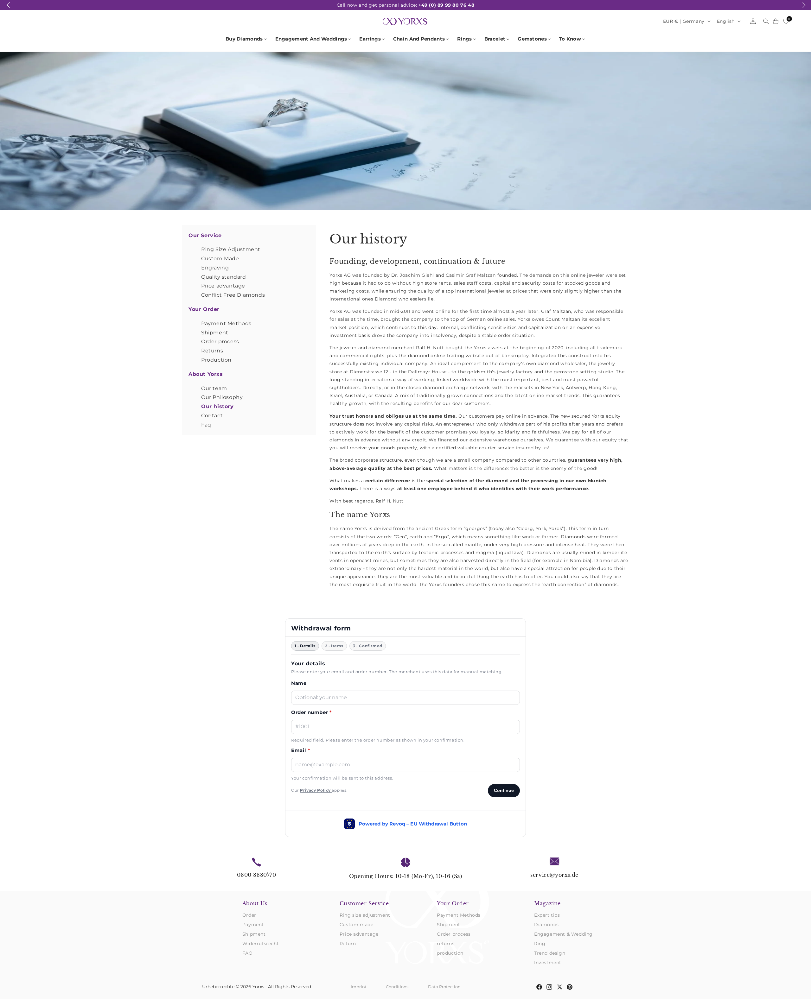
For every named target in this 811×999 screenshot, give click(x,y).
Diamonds (546, 924)
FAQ (247, 953)
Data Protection (444, 987)
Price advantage (223, 286)
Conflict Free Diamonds (233, 295)
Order (249, 915)
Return (348, 943)
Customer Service (364, 903)
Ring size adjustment (365, 915)
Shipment (214, 333)
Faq (206, 425)
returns (445, 943)
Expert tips (547, 915)
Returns (212, 351)
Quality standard (223, 277)
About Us (254, 903)
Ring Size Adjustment (230, 249)
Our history (217, 406)
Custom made (357, 924)
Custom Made (220, 259)
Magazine (547, 903)
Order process (220, 341)
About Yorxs (205, 374)
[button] (8, 9)
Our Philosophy (222, 397)
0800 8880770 (256, 875)
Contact (212, 416)
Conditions (397, 987)
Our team (214, 388)
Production (216, 360)
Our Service (205, 235)
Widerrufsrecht (260, 943)
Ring (539, 943)
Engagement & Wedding (563, 934)
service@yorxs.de (554, 875)
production (450, 953)
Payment (253, 924)
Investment (547, 962)
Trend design (549, 953)
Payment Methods (226, 323)
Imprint (359, 987)
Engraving (215, 268)
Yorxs (258, 987)
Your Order (204, 309)
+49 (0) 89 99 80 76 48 (446, 5)
